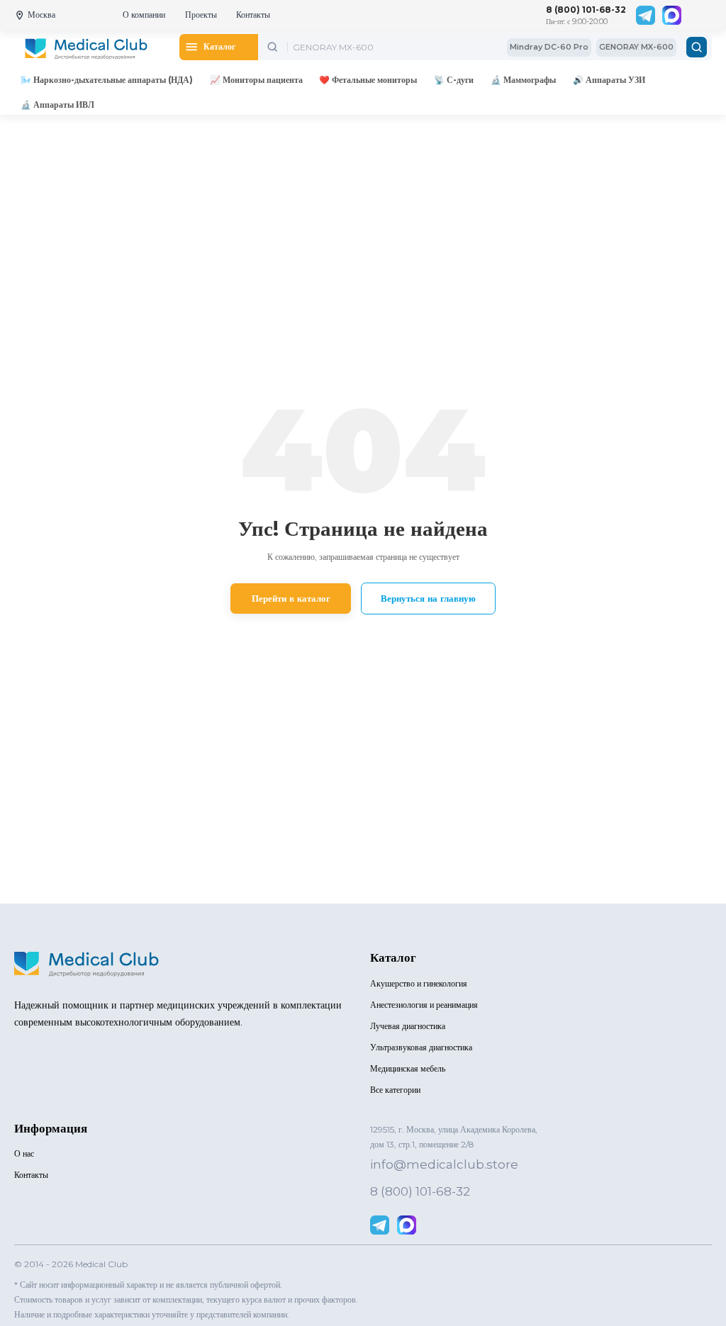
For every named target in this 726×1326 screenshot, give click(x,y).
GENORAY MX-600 (636, 47)
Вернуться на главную (428, 598)
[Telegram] (645, 15)
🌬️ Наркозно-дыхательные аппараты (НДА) (107, 79)
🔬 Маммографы (523, 79)
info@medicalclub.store (444, 1164)
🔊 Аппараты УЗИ (609, 79)
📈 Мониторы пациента (256, 79)
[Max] (671, 15)
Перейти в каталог (291, 598)
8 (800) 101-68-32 (586, 9)
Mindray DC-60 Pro (549, 47)
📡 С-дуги (454, 79)
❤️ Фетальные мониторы (368, 79)
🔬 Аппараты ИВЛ (57, 104)
